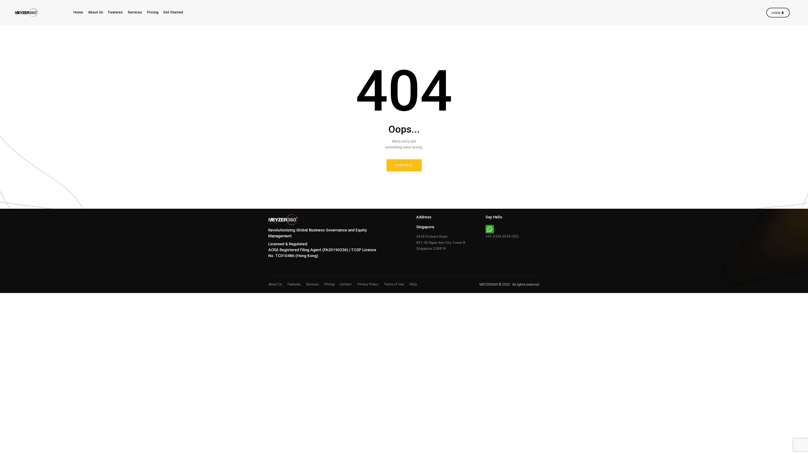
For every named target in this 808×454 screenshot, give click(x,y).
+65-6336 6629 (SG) (502, 236)
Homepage (404, 165)
